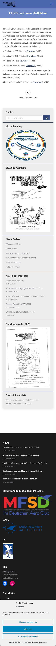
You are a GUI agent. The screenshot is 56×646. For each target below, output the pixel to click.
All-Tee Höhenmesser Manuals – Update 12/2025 (25, 296)
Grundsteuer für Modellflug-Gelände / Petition (21, 455)
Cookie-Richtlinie (15, 642)
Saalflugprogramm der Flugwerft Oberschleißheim (23, 471)
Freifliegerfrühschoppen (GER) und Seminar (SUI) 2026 (25, 463)
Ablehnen (28, 629)
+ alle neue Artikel (13, 267)
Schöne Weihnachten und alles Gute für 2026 (21, 448)
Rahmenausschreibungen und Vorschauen (20, 479)
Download (31, 51)
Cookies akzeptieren (28, 622)
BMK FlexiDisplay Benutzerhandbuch (21, 312)
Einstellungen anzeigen (28, 636)
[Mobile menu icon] (51, 4)
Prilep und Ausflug (13, 262)
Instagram (13, 578)
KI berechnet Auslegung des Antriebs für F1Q (24, 288)
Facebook (14, 575)
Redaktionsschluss (13, 403)
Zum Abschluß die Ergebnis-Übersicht (21, 258)
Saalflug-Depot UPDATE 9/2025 (18, 304)
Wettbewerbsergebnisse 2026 (18, 253)
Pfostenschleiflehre (13, 244)
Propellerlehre (11, 249)
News (8, 598)
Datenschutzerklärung (30, 642)
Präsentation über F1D (15, 281)
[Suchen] (46, 117)
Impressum (43, 642)
